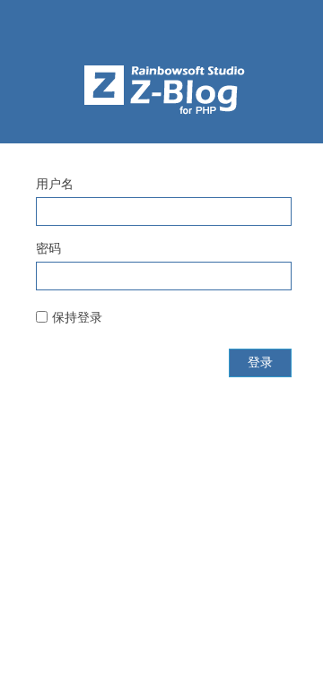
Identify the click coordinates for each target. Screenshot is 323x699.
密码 (48, 248)
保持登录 (77, 317)
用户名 (55, 184)
